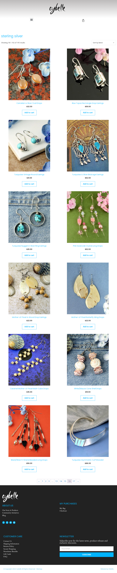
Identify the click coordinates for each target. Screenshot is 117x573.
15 (65, 481)
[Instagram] (7, 522)
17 (74, 481)
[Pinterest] (14, 522)
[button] (31, 19)
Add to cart (29, 112)
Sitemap (39, 569)
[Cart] (83, 20)
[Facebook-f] (3, 522)
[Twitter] (10, 522)
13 (56, 481)
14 (61, 481)
